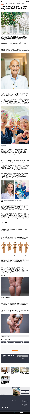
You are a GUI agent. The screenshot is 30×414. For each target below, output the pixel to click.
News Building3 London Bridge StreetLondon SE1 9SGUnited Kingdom (25, 401)
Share (3, 342)
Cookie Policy (23, 361)
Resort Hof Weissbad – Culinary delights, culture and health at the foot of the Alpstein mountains (24, 373)
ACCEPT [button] (22, 412)
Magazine (23, 3)
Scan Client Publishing (13, 400)
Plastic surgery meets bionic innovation (14, 373)
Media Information (4, 400)
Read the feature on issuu (5, 339)
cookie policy (18, 412)
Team (11, 399)
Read (25, 391)
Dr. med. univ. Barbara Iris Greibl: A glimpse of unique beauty (5, 373)
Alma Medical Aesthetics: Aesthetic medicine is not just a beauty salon (5, 382)
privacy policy (13, 412)
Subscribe (27, 1)
